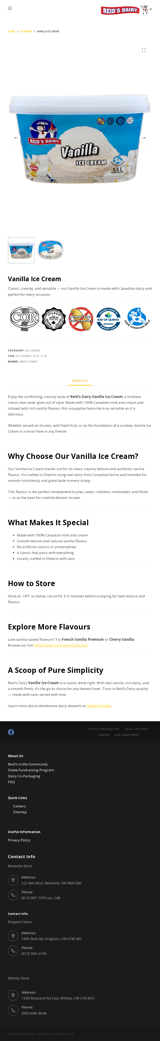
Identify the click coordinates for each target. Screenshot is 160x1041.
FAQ (11, 781)
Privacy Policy (19, 840)
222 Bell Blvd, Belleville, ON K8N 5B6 (51, 883)
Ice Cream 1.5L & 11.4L (31, 356)
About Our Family (137, 729)
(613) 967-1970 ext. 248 (40, 897)
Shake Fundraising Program (31, 770)
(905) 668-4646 (33, 1013)
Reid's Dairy (29, 361)
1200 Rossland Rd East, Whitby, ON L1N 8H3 (58, 998)
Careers (103, 735)
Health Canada (98, 705)
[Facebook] (11, 732)
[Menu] (10, 8)
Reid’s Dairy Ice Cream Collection (61, 645)
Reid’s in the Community (28, 764)
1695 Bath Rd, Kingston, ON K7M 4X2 (51, 938)
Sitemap (20, 811)
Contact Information (103, 729)
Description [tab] (80, 381)
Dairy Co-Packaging (24, 776)
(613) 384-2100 (33, 953)
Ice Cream (32, 350)
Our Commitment (126, 735)
